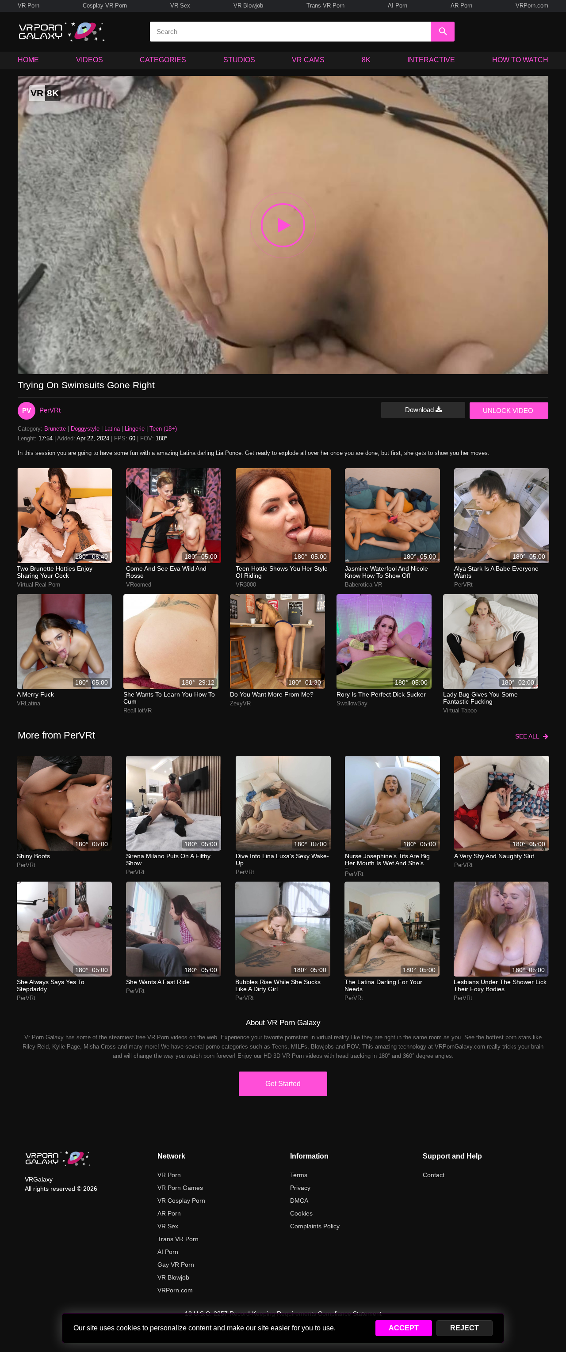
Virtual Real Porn (38, 584)
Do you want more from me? (272, 694)
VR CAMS (308, 60)
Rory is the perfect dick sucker (381, 694)
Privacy (300, 1187)
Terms (298, 1174)
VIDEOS (89, 60)
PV (26, 410)
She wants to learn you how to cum (169, 698)
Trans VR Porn (325, 5)
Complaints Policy (315, 1226)
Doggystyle (85, 428)
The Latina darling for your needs (383, 985)
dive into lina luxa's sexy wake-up (282, 859)
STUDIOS (239, 60)
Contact (433, 1174)
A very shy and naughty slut (494, 856)
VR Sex (180, 5)
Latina (112, 428)
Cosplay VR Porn (105, 5)
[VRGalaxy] (58, 1158)
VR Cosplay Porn (181, 1200)
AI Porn (397, 5)
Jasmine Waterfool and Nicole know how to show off (386, 572)
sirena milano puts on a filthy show (168, 859)
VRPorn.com (532, 5)
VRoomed (138, 584)
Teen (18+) (163, 428)
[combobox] (290, 32)
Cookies (301, 1213)
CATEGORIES (163, 60)
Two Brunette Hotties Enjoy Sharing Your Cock (54, 572)
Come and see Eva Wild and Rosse (166, 572)
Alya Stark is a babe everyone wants (496, 572)
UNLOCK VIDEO (508, 410)
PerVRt (50, 410)
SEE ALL (529, 736)
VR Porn (28, 5)
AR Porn (461, 5)
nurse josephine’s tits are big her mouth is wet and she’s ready (387, 860)
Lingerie (135, 428)
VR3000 (246, 584)
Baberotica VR (363, 584)
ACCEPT (404, 1328)
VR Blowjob (248, 5)
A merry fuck (35, 694)
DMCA (299, 1200)
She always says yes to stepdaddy (50, 985)
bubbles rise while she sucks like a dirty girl (278, 985)
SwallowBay (352, 703)
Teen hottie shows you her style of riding (282, 572)
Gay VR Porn (175, 1264)
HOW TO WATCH (520, 60)
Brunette (55, 428)
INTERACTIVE (431, 60)
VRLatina (28, 703)
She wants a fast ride (158, 981)
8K (366, 60)
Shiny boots (33, 856)
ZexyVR (240, 703)
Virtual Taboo (460, 710)
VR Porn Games (180, 1187)
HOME (28, 60)
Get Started (283, 1083)
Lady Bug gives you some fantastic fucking (480, 698)
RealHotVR (137, 710)
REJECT (464, 1328)
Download (420, 409)
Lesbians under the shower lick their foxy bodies (500, 985)
